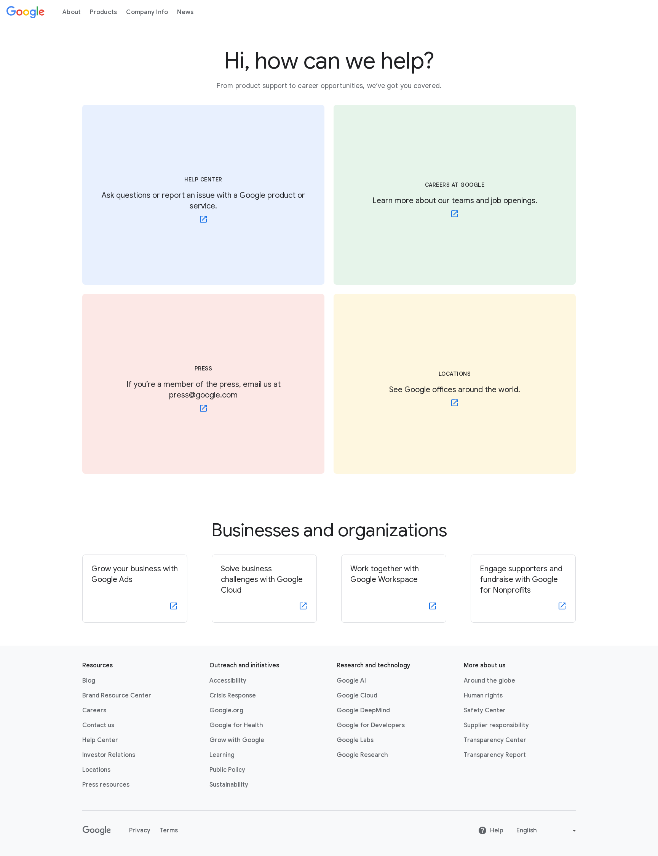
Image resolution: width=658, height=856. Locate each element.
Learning (222, 755)
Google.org (226, 710)
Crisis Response (232, 695)
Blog (88, 680)
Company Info (147, 12)
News (185, 12)
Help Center (100, 740)
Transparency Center (495, 740)
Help (496, 830)
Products (103, 12)
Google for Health (236, 725)
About (71, 12)
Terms (169, 830)
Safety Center (485, 710)
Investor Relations (108, 755)
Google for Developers (371, 725)
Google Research (362, 755)
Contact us (98, 725)
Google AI (351, 680)
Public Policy (227, 770)
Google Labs (355, 740)
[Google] (25, 12)
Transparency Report (495, 755)
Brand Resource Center (116, 695)
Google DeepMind (363, 710)
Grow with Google (236, 740)
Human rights (483, 695)
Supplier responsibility (496, 725)
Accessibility (227, 680)
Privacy (139, 830)
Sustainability (228, 785)
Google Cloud (357, 695)
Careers (94, 710)
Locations (96, 770)
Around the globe (489, 680)
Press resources (105, 785)
